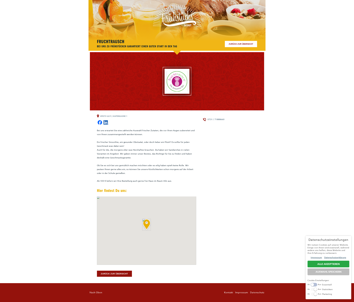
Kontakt (228, 292)
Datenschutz (257, 292)
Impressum (241, 292)
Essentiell (327, 284)
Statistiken (327, 289)
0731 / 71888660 (216, 119)
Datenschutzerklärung (335, 257)
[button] (146, 225)
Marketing (327, 294)
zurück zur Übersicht (241, 44)
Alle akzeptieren (328, 264)
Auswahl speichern (328, 272)
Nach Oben (96, 292)
